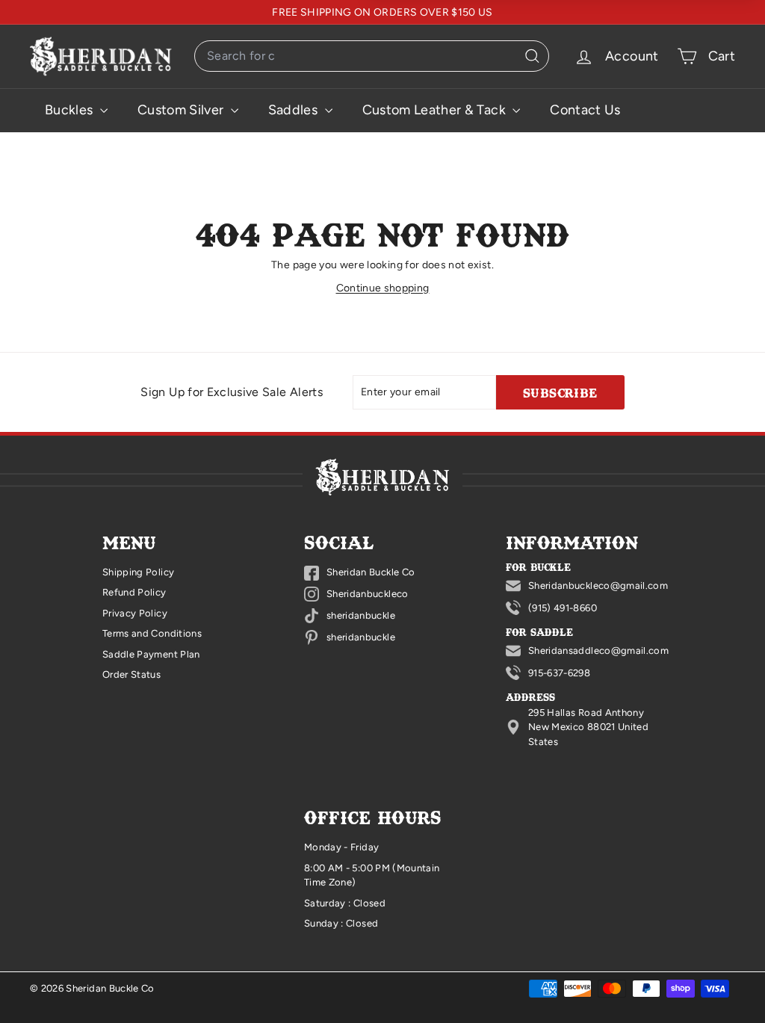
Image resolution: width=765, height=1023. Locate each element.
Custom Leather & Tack (436, 110)
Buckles (70, 110)
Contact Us (585, 110)
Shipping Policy (138, 572)
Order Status (131, 674)
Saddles (294, 110)
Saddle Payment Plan (151, 654)
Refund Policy (134, 592)
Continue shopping (383, 288)
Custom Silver (182, 110)
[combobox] (371, 56)
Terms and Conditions (152, 633)
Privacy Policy (134, 613)
